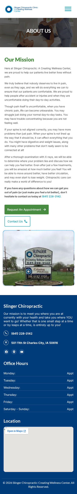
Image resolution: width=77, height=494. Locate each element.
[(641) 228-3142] (6, 333)
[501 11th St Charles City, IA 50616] (6, 342)
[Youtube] (21, 351)
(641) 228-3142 (51, 196)
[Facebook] (6, 351)
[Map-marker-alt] (14, 351)
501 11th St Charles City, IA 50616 (34, 343)
